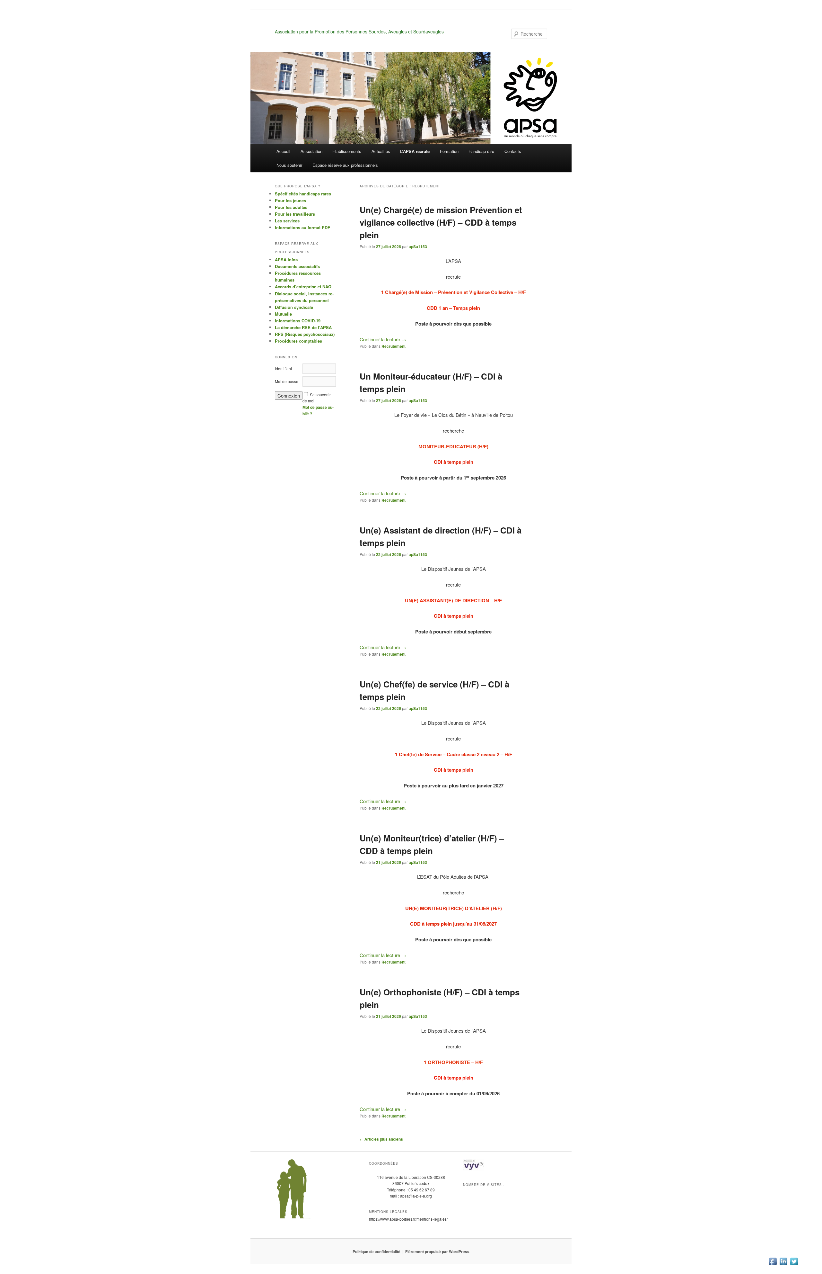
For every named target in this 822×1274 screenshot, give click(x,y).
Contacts (512, 151)
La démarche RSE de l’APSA (303, 327)
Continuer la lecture (383, 339)
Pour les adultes (291, 207)
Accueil (283, 151)
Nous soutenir (289, 165)
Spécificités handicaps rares (303, 194)
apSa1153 (418, 246)
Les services (287, 221)
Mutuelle (283, 314)
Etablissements (346, 151)
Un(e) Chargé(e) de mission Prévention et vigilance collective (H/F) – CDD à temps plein (441, 222)
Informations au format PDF (302, 227)
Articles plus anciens (381, 1139)
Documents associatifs (297, 266)
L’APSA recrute (415, 151)
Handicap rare (481, 151)
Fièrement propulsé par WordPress (437, 1251)
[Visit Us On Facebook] (772, 1264)
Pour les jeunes (290, 200)
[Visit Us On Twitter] (794, 1264)
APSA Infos (286, 259)
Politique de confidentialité (376, 1251)
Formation (449, 151)
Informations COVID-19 (297, 321)
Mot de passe (286, 381)
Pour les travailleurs (295, 214)
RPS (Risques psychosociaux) (305, 334)
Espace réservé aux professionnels (345, 165)
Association (311, 151)
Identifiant (283, 368)
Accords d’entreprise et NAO (303, 286)
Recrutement (393, 346)
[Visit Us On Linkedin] (783, 1264)
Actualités (381, 151)
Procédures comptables (298, 341)
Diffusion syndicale (294, 307)
